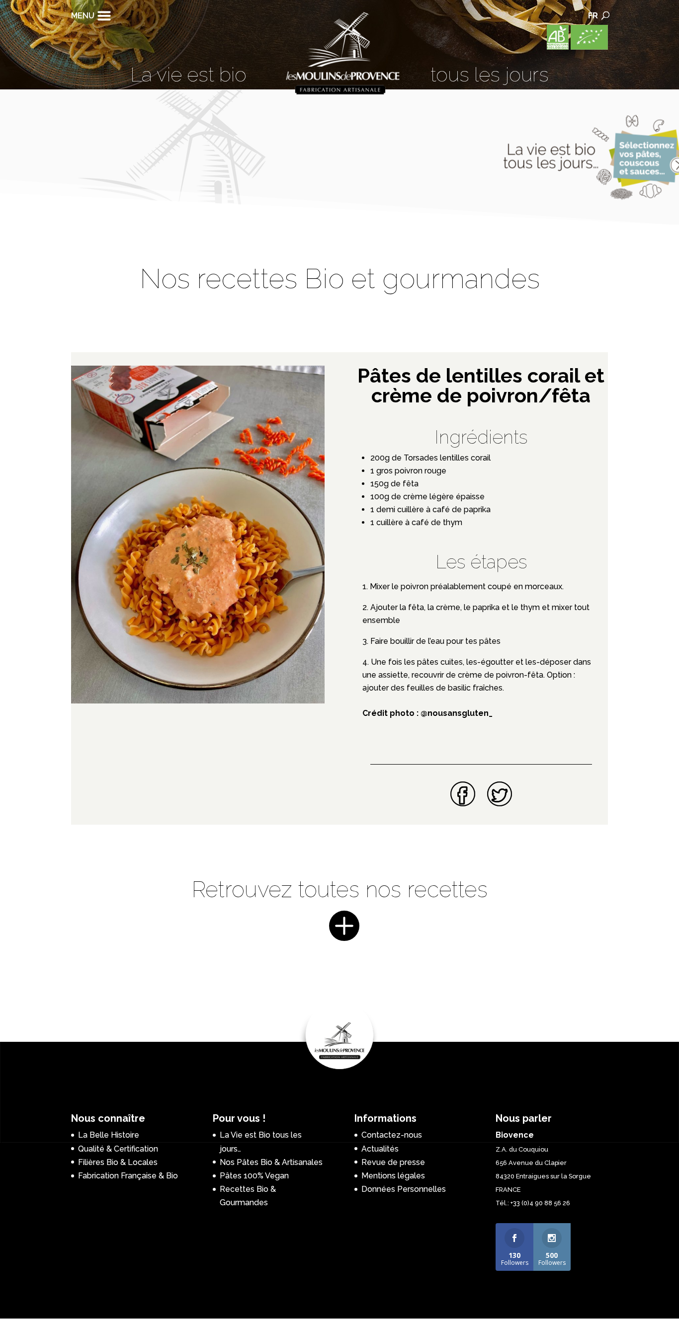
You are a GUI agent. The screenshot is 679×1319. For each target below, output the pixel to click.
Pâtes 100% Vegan (254, 1175)
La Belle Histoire (108, 1135)
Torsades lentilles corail (446, 458)
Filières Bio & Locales (118, 1162)
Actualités (380, 1149)
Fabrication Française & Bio (128, 1175)
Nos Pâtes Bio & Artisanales (271, 1162)
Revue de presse (393, 1162)
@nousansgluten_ (457, 713)
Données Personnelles (403, 1189)
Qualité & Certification (118, 1149)
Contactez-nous (391, 1135)
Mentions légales (393, 1175)
